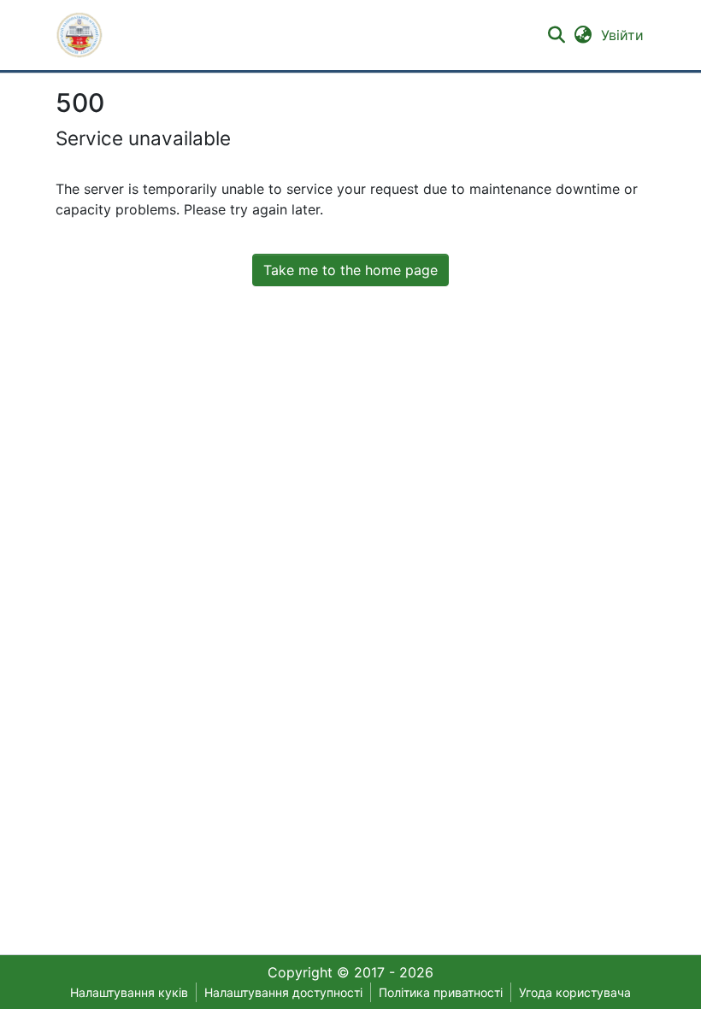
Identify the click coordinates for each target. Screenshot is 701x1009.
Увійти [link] (623, 35)
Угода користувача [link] (575, 992)
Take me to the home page (350, 270)
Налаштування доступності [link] (283, 992)
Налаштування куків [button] (129, 992)
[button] (79, 35)
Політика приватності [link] (441, 992)
